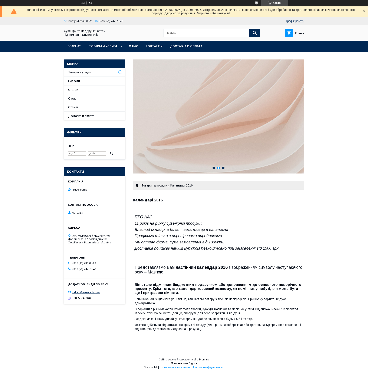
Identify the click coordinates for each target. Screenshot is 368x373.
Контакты (154, 46)
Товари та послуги (154, 185)
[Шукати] (254, 33)
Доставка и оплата (186, 46)
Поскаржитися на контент (175, 367)
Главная (74, 46)
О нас (133, 46)
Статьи (73, 89)
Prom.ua (204, 359)
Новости (74, 81)
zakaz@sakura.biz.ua (86, 292)
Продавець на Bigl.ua (184, 363)
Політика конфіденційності (208, 367)
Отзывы (73, 107)
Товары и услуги (103, 46)
